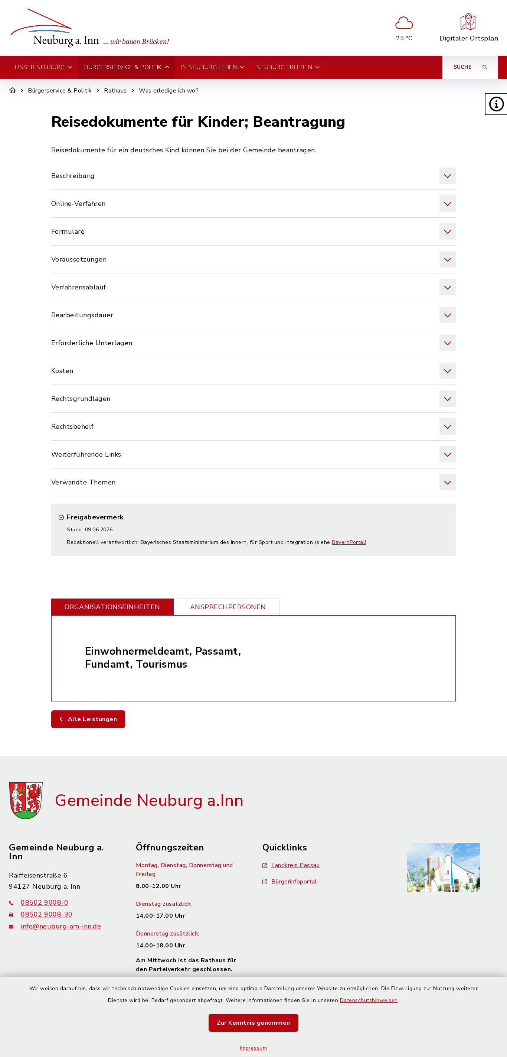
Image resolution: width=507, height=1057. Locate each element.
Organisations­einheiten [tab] (112, 607)
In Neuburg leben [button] (209, 67)
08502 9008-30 (47, 914)
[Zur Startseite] (12, 90)
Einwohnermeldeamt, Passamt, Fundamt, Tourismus (163, 657)
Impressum (253, 1047)
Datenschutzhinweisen (369, 1000)
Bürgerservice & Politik (60, 91)
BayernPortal (348, 542)
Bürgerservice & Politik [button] (123, 67)
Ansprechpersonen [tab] (228, 607)
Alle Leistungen (91, 719)
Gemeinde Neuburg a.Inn (149, 800)
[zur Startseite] (92, 28)
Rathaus (115, 91)
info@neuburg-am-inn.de (61, 926)
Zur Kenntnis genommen (253, 1023)
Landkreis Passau (295, 865)
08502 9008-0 (44, 902)
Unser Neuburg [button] (40, 67)
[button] (496, 104)
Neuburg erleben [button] (284, 67)
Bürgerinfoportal (294, 882)
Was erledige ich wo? (169, 91)
